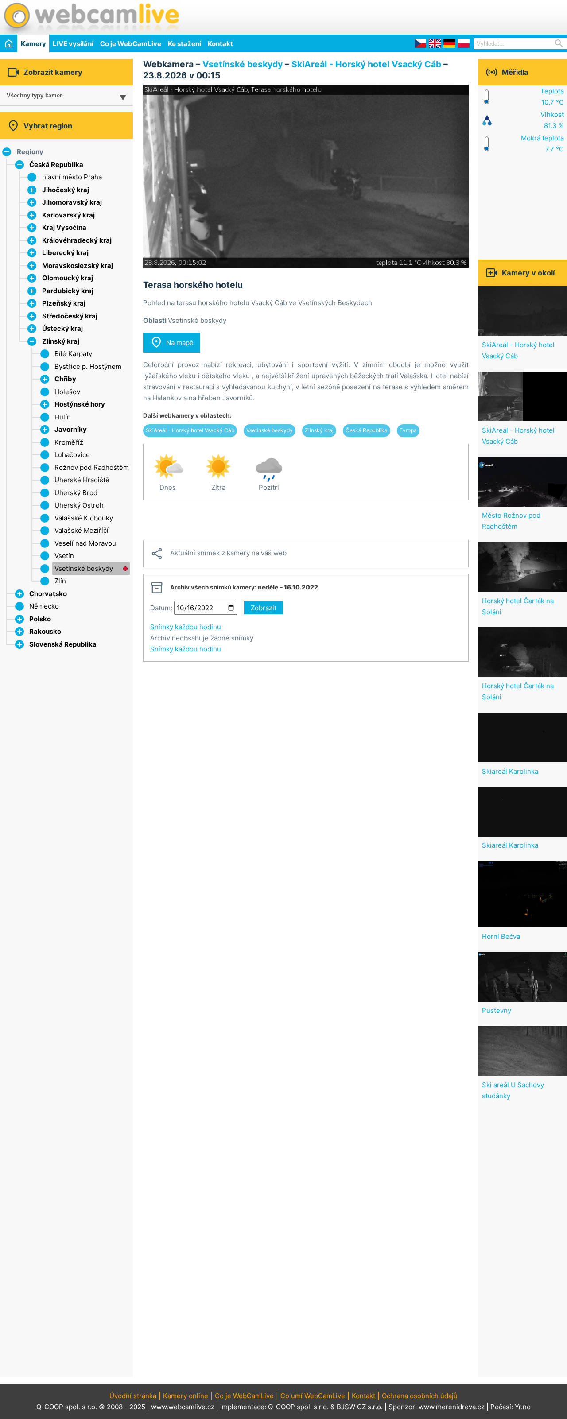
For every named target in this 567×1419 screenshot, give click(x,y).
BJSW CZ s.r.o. (360, 1407)
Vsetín (64, 555)
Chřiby (65, 379)
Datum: (161, 608)
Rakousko (45, 631)
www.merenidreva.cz (452, 1407)
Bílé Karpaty (73, 353)
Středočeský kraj (69, 316)
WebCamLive (91, 17)
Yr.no (523, 1407)
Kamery (33, 43)
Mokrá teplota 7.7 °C (542, 143)
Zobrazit (263, 608)
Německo (44, 606)
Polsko (40, 619)
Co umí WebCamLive (312, 1396)
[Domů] (8, 43)
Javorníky (70, 429)
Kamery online (185, 1396)
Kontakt (220, 43)
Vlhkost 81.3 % (552, 120)
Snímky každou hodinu (185, 627)
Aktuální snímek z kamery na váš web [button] (218, 553)
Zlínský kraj (60, 341)
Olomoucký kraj (67, 278)
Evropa (408, 430)
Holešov (67, 392)
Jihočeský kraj (65, 190)
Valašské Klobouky (83, 518)
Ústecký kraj (62, 328)
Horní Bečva (501, 936)
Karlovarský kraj (68, 215)
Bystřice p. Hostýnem (87, 366)
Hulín (62, 417)
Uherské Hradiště (81, 480)
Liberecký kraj (65, 252)
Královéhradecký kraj (77, 240)
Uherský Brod (75, 493)
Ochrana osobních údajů (420, 1396)
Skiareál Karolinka (510, 771)
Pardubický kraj (67, 291)
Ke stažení (184, 43)
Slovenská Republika (63, 644)
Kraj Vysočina (64, 227)
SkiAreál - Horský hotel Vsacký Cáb (366, 64)
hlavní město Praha (72, 177)
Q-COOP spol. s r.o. (298, 1407)
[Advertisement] (463, 16)
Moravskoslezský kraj (77, 265)
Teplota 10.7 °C (552, 96)
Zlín (60, 581)
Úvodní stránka (132, 1396)
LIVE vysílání (73, 43)
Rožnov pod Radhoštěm (91, 467)
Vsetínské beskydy (83, 568)
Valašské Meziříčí (81, 530)
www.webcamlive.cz (182, 1407)
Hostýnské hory (79, 404)
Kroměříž (68, 442)
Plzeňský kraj (63, 303)
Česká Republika (56, 164)
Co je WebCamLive (130, 43)
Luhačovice (72, 454)
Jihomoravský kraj (72, 202)
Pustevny (496, 1010)
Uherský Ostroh (79, 505)
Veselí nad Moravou (85, 543)
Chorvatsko (48, 593)
